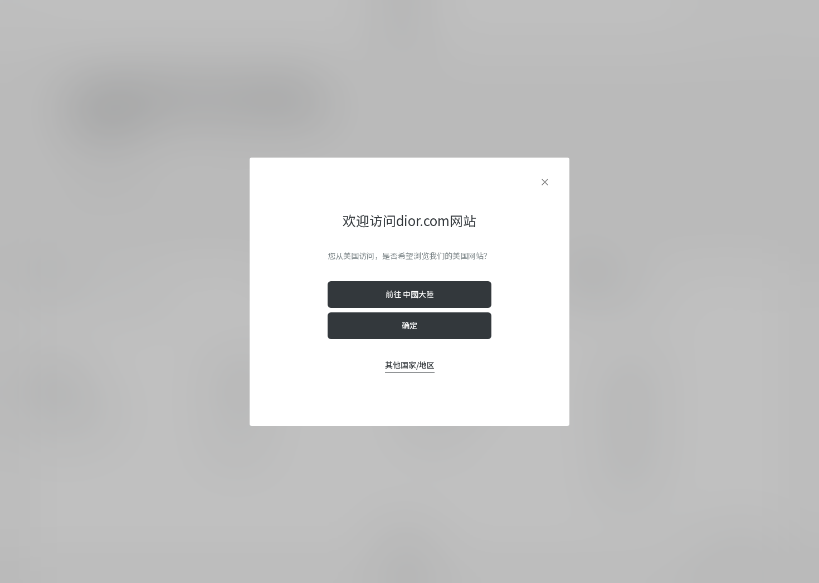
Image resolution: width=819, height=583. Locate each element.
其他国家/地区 (410, 364)
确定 (409, 325)
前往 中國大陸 (410, 294)
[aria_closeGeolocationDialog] (545, 182)
